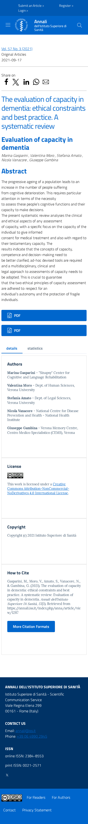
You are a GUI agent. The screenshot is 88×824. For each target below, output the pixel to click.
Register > (66, 5)
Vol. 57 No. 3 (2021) (16, 48)
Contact (9, 810)
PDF (16, 315)
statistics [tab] (35, 348)
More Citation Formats (31, 626)
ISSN (9, 748)
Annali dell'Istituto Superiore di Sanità (42, 687)
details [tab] (11, 348)
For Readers (36, 797)
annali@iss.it (25, 730)
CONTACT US (15, 723)
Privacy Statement (37, 810)
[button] (79, 25)
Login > (23, 10)
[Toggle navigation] (8, 25)
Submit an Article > (31, 5)
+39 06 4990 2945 (32, 736)
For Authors (61, 797)
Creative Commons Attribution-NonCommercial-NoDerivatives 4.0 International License (38, 488)
